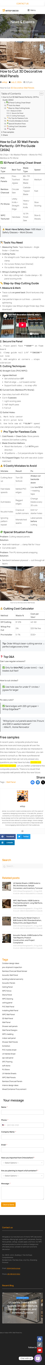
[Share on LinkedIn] (38, 782)
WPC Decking (7, 999)
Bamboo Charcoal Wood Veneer (14, 971)
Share (5, 135)
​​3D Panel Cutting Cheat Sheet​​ (19, 102)
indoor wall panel (9, 1038)
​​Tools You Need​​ (14, 105)
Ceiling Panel (7, 987)
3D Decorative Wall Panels (22, 87)
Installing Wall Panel (10, 1010)
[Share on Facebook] (33, 782)
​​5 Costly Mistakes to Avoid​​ (18, 121)
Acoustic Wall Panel (10, 975)
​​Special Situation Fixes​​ (17, 123)
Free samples (8, 132)
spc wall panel (7, 1058)
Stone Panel (7, 995)
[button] (32, 10)
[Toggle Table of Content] (40, 93)
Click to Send (8, 1204)
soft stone (6, 1065)
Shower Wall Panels (10, 1042)
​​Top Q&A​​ (12, 129)
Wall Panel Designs (9, 1030)
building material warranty (12, 979)
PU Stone (6, 1069)
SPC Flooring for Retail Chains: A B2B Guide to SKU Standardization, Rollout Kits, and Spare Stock (27, 920)
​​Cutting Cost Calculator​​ (17, 126)
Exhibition (6, 1046)
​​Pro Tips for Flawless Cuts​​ (18, 118)
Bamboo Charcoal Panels (12, 1081)
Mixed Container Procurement (14, 1089)
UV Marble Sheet (8, 1054)
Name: (4, 1107)
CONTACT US (22, 3)
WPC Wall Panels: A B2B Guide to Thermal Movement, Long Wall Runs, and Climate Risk (28, 903)
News (22, 1317)
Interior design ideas (10, 1085)
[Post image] (6, 886)
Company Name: (8, 1132)
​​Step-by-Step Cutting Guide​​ (19, 108)
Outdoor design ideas (10, 963)
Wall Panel (11, 782)
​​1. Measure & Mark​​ (16, 111)
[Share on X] (43, 782)
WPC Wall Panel (8, 1014)
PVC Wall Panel (8, 1006)
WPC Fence (6, 991)
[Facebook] (39, 1339)
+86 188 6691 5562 (13, 1274)
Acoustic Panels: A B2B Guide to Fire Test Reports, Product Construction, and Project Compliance (27, 939)
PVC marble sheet (9, 1050)
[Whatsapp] (22, 831)
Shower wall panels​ (9, 1026)
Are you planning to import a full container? (19, 1171)
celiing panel (7, 1002)
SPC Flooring (7, 1061)
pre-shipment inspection (12, 967)
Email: (4, 1145)
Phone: (4, 1120)
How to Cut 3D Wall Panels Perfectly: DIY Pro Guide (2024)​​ (21, 98)
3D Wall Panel (7, 1018)
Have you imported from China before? (18, 1158)
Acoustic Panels (8, 983)
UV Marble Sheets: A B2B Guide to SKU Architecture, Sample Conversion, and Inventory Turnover (28, 885)
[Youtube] (39, 1350)
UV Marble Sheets (9, 1073)
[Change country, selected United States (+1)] (3, 1125)
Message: (6, 1184)
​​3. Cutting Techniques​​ (17, 116)
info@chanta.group (13, 1268)
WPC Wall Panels (9, 1077)
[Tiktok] (39, 1344)
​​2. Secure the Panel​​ (16, 113)
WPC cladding (7, 1034)
